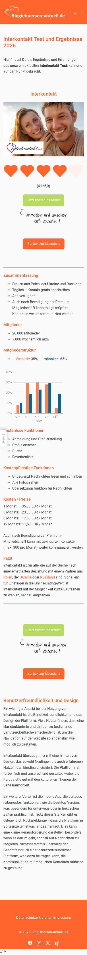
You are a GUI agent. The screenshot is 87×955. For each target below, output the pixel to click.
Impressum (62, 917)
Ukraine (26, 577)
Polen (7, 577)
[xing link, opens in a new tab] (57, 941)
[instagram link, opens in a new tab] (39, 941)
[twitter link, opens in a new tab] (48, 941)
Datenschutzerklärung (33, 917)
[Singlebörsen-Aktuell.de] (35, 12)
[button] (75, 12)
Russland (48, 577)
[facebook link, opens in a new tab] (30, 941)
